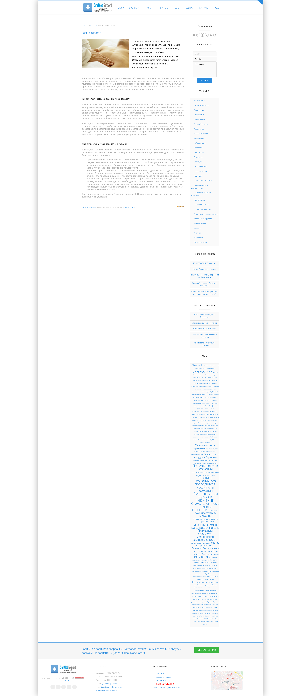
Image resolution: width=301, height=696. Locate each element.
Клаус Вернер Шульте (203, 621)
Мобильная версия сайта (106, 691)
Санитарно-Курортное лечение (207, 383)
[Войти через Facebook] (202, 35)
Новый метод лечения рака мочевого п (205, 463)
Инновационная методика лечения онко (205, 460)
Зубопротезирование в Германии (202, 610)
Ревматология (199, 200)
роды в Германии (211, 400)
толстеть (211, 616)
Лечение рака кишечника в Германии (205, 527)
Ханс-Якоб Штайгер (205, 605)
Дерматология (199, 119)
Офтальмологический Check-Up (201, 403)
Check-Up (197, 365)
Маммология (199, 138)
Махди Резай (201, 619)
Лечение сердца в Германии (204, 323)
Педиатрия (198, 176)
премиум (215, 372)
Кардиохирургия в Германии (202, 375)
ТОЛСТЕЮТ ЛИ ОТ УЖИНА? (204, 263)
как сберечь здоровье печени (208, 593)
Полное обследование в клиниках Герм (205, 555)
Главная (85, 25)
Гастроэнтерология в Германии (205, 519)
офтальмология (201, 409)
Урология (197, 228)
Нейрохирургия (200, 143)
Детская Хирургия (201, 124)
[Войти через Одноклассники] (215, 35)
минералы (215, 613)
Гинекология (199, 115)
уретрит (211, 607)
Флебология (198, 238)
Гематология (199, 110)
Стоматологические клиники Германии (206, 507)
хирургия (215, 423)
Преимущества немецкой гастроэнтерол (205, 565)
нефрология (214, 406)
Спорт (194, 616)
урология (209, 423)
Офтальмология (200, 171)
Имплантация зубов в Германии (205, 497)
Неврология (198, 148)
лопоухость (201, 613)
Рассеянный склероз (204, 428)
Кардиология (199, 129)
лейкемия (203, 599)
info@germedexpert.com (111, 687)
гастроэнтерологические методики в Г (203, 472)
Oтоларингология (201, 167)
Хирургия (197, 233)
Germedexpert (159, 687)
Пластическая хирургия (203, 181)
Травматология (200, 223)
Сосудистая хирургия (202, 209)
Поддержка (64, 681)
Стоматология (202, 423)
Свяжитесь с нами (207, 650)
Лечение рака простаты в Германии (206, 513)
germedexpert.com (110, 683)
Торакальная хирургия (203, 219)
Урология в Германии (205, 489)
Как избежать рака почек (211, 366)
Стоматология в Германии (204, 447)
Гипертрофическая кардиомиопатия (202, 386)
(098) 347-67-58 (173, 687)
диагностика (202, 371)
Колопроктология (201, 134)
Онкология (198, 157)
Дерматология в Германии (205, 467)
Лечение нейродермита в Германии (205, 545)
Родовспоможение (201, 205)
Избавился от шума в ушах (204, 329)
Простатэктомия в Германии (203, 582)
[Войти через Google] (211, 35)
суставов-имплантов (198, 426)
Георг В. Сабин (204, 616)
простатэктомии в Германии (200, 571)
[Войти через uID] (194, 35)
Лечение (93, 25)
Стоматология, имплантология (206, 214)
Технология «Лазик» (205, 420)
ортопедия (215, 403)
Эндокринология (200, 242)
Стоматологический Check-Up (201, 406)
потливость (208, 613)
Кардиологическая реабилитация (205, 368)
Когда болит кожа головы (204, 269)
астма (215, 607)
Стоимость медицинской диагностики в (203, 536)
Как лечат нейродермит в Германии (207, 585)
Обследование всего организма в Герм (205, 550)
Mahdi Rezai (209, 619)
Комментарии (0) (129, 207)
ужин (198, 616)
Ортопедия (198, 162)
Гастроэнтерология (91, 33)
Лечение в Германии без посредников (205, 481)
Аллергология (199, 101)
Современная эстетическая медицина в (205, 568)
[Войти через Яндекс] (207, 35)
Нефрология (199, 152)
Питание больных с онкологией (203, 588)
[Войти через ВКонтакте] (198, 35)
